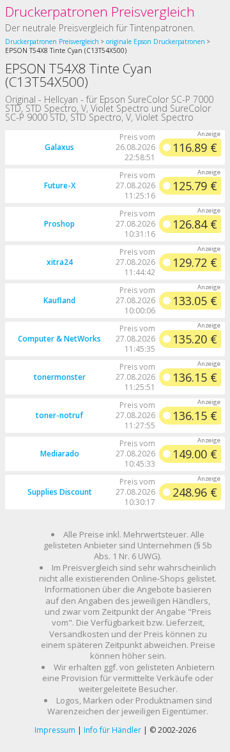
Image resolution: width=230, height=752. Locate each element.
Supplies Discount (59, 491)
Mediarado (59, 453)
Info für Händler (112, 730)
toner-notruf (59, 415)
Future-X (59, 185)
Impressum (54, 730)
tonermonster (60, 377)
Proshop (59, 223)
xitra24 (60, 262)
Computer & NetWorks (59, 338)
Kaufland (59, 300)
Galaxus (59, 147)
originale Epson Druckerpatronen (155, 41)
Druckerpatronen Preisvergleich (100, 11)
